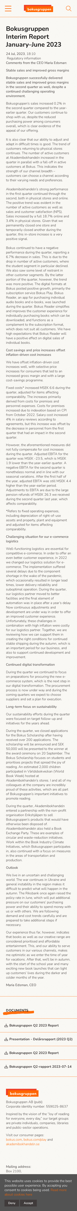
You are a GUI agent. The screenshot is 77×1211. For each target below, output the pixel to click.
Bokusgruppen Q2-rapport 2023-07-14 (40, 1066)
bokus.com (14, 1139)
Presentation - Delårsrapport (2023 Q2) (41, 1039)
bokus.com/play (35, 1139)
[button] (8, 8)
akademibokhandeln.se (22, 1144)
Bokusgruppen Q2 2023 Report (34, 1025)
